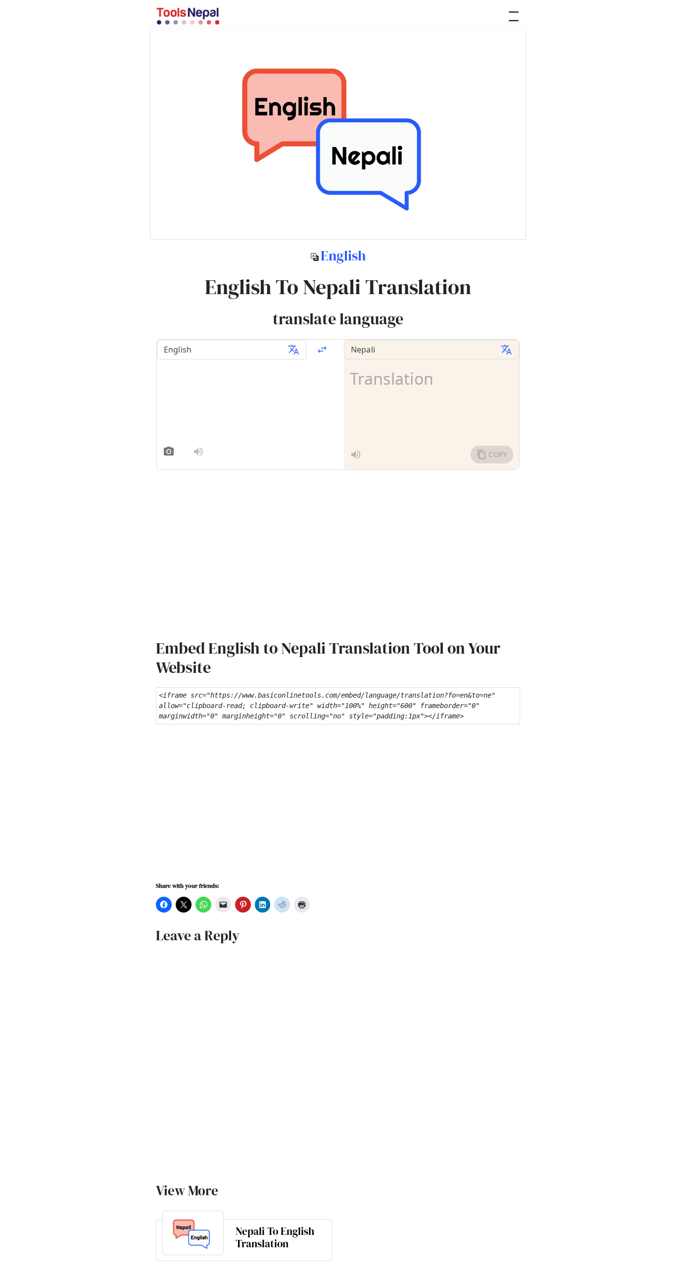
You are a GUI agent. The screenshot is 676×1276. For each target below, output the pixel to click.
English (343, 255)
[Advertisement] (338, 809)
